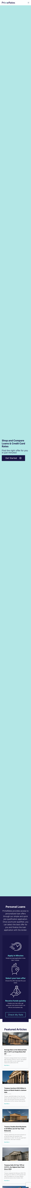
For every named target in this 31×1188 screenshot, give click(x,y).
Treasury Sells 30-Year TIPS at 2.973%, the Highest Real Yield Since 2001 (14, 1167)
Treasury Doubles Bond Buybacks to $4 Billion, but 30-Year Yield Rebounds (15, 1129)
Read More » (7, 1065)
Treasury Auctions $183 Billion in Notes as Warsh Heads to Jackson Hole (15, 1090)
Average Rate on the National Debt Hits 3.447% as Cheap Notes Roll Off (15, 1052)
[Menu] (28, 2)
